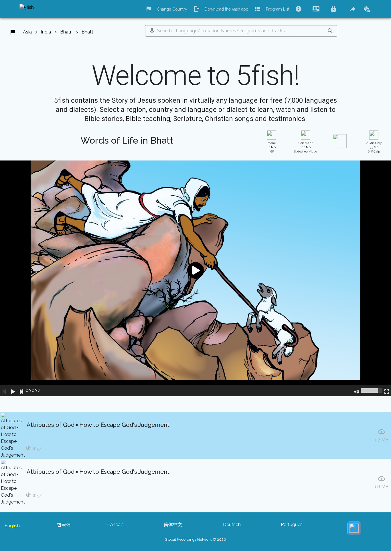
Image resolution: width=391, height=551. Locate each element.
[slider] (371, 390)
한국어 (64, 524)
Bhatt (87, 32)
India (46, 32)
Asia (27, 32)
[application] (195, 278)
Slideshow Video (305, 147)
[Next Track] (21, 390)
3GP (271, 147)
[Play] (13, 390)
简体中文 (173, 524)
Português (292, 524)
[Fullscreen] (386, 390)
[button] (152, 30)
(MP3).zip (374, 147)
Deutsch (232, 524)
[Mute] (356, 390)
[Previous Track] (4, 390)
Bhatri (66, 32)
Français (115, 524)
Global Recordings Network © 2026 (195, 539)
